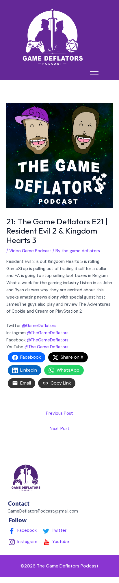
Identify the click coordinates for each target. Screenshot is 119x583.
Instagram (26, 541)
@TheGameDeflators (47, 333)
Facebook (26, 530)
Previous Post (59, 413)
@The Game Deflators (46, 347)
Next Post (60, 428)
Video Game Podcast (30, 251)
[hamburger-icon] (94, 73)
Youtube (60, 541)
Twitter (58, 530)
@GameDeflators (39, 325)
